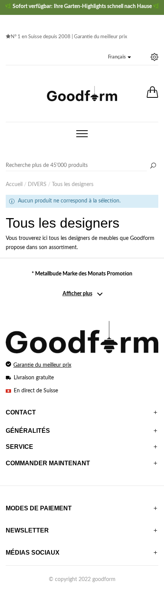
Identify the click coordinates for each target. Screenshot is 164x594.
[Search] (82, 165)
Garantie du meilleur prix (100, 36)
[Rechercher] (153, 166)
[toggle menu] (82, 133)
